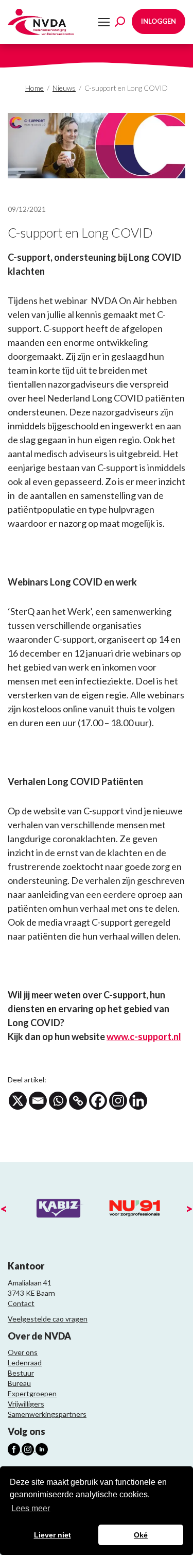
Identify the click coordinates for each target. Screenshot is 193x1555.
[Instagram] (118, 1101)
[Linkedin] (138, 1101)
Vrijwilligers (26, 1403)
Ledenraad (25, 1362)
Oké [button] (141, 1535)
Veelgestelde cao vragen (47, 1318)
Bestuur (21, 1372)
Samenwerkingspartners (47, 1414)
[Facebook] (98, 1101)
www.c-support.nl (144, 1036)
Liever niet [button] (52, 1535)
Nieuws (64, 87)
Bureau (19, 1383)
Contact (21, 1303)
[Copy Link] (78, 1101)
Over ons (23, 1352)
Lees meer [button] (30, 1508)
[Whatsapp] (58, 1101)
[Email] (38, 1101)
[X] (18, 1101)
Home (34, 87)
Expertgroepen (32, 1393)
